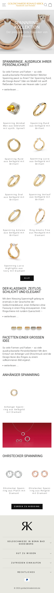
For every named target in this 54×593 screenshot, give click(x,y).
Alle (27, 278)
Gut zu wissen (26, 553)
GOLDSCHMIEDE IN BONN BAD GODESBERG (26, 542)
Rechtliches (26, 572)
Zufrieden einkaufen (26, 563)
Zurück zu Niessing (27, 506)
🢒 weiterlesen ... (11, 89)
